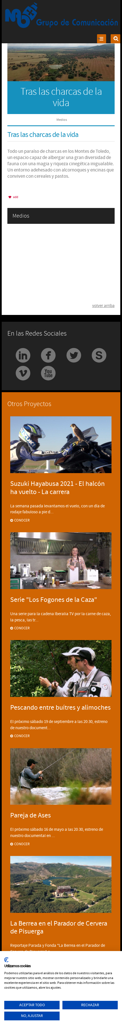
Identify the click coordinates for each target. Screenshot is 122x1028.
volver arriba (103, 305)
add (15, 197)
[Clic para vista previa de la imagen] (60, 51)
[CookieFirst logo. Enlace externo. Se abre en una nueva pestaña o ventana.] (6, 959)
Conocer (22, 520)
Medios (61, 120)
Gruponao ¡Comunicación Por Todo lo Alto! (62, 15)
